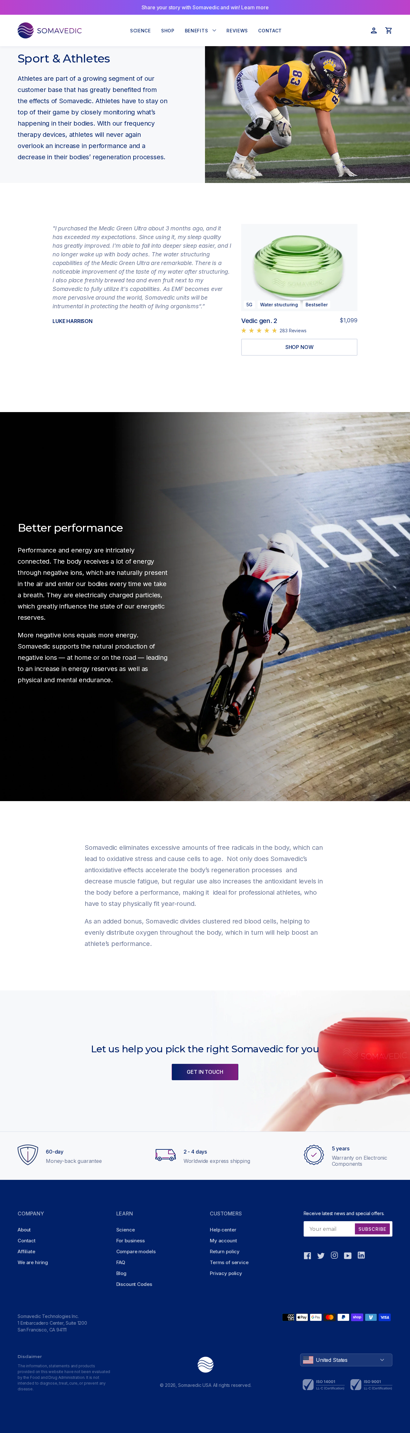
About (24, 1230)
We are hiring (33, 1262)
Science (125, 1230)
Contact (27, 1241)
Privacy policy (226, 1273)
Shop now (299, 347)
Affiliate (26, 1251)
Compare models (136, 1251)
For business (130, 1241)
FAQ (121, 1262)
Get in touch (205, 1072)
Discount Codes (134, 1284)
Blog (121, 1273)
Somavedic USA (194, 1385)
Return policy (225, 1251)
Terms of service (229, 1262)
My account (223, 1241)
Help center (223, 1230)
